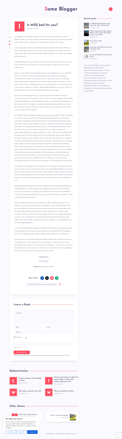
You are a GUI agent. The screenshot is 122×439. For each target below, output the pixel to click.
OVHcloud (101, 75)
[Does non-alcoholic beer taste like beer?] (86, 56)
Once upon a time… (96, 41)
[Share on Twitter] (9, 41)
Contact (87, 65)
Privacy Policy (105, 65)
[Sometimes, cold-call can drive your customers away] (86, 49)
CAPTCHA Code (18, 347)
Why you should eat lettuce (64, 391)
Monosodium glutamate (47, 266)
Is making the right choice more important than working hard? (100, 24)
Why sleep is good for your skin (30, 391)
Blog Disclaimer (89, 68)
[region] (21, 426)
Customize (11, 432)
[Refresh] (26, 337)
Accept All (32, 432)
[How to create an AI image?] (62, 416)
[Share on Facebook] (9, 37)
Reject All (21, 432)
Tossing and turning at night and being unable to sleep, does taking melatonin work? (66, 379)
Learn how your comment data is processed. (55, 355)
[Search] (110, 9)
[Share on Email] (9, 44)
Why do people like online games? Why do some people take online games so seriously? (101, 32)
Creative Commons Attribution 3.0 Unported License (97, 72)
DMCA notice (100, 68)
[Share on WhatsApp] (9, 47)
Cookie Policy (94, 65)
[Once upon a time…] (86, 42)
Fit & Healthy (44, 261)
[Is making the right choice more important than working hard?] (86, 25)
